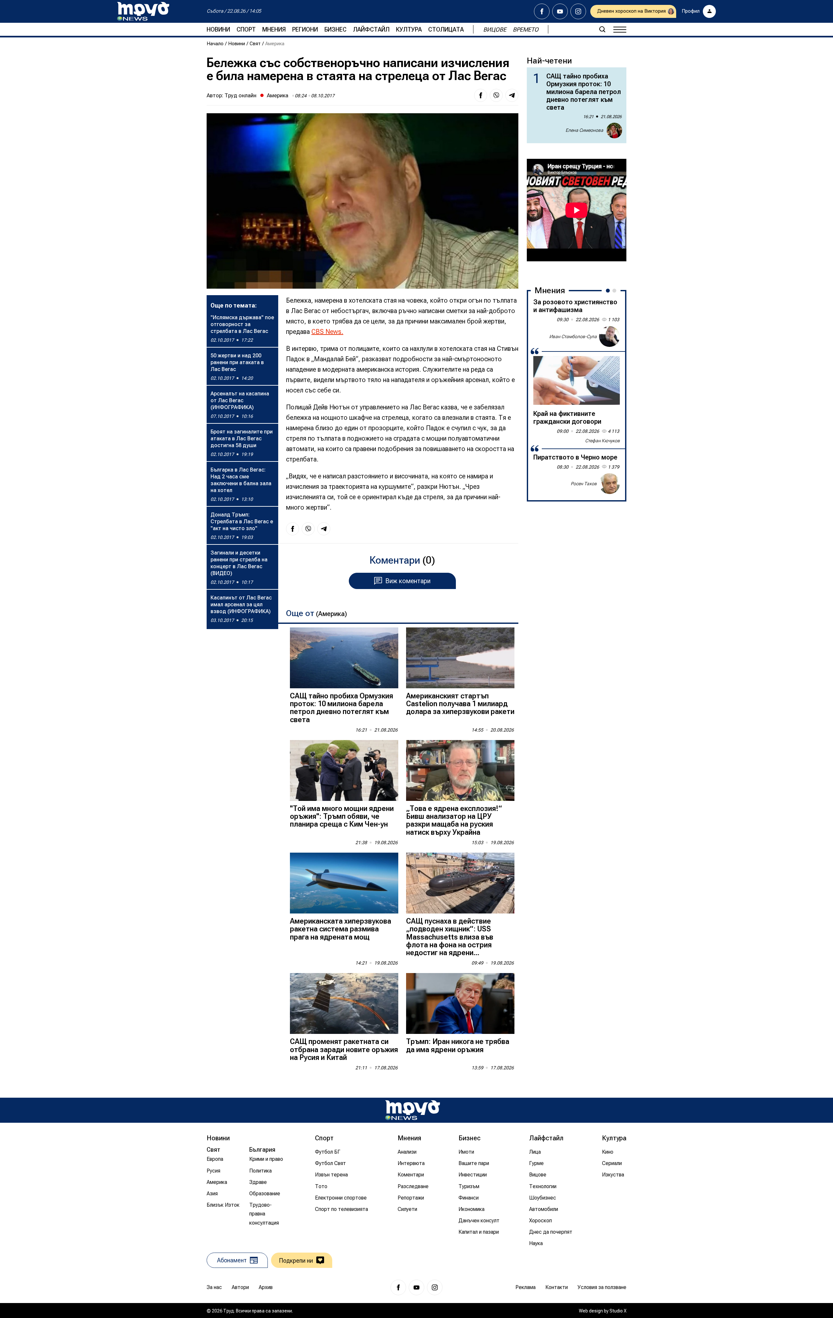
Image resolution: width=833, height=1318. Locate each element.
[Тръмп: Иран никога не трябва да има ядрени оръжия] (460, 1003)
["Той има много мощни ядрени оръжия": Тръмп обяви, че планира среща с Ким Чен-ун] (344, 770)
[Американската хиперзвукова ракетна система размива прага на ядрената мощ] (344, 883)
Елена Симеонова (584, 130)
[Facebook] (542, 11)
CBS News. (327, 332)
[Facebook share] (480, 95)
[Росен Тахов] (609, 483)
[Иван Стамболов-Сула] (609, 336)
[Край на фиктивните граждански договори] (576, 380)
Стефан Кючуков (602, 440)
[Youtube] (560, 11)
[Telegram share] (511, 95)
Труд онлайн (240, 95)
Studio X (617, 1310)
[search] (602, 29)
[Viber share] (496, 95)
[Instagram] (578, 11)
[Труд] (412, 1110)
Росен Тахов (584, 483)
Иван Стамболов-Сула (573, 336)
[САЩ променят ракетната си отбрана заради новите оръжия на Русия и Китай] (344, 1003)
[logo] (143, 11)
